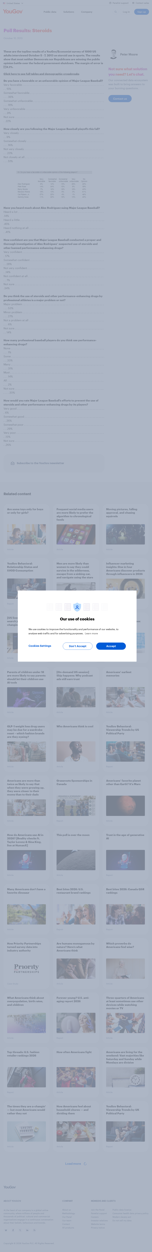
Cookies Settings (39, 645)
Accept (111, 646)
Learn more (91, 633)
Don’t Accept (77, 646)
